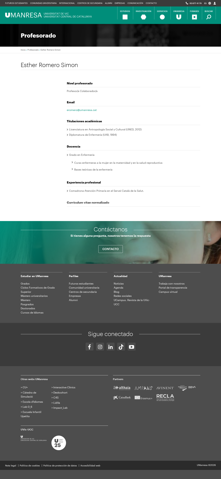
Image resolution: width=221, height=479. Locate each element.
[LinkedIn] (111, 347)
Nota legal (10, 465)
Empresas (120, 3)
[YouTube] (132, 347)
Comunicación (135, 3)
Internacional (67, 3)
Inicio (23, 50)
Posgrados (27, 304)
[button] (207, 3)
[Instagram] (100, 347)
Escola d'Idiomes (33, 401)
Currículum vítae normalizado (88, 202)
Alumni (108, 3)
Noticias (119, 283)
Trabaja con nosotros (172, 283)
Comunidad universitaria (43, 3)
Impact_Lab (60, 407)
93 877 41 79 (196, 3)
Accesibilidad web (90, 465)
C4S (56, 397)
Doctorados (28, 308)
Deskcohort (60, 392)
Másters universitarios (34, 295)
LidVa (56, 402)
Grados (25, 283)
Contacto (151, 3)
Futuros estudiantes (16, 3)
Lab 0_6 (27, 406)
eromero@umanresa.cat (82, 109)
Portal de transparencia (173, 287)
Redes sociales (123, 295)
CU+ (25, 387)
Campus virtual (168, 291)
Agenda (118, 287)
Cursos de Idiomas (32, 312)
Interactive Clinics (64, 387)
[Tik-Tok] (121, 347)
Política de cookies (30, 465)
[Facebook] (90, 347)
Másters (25, 300)
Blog (116, 291)
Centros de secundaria (89, 3)
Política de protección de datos (60, 465)
